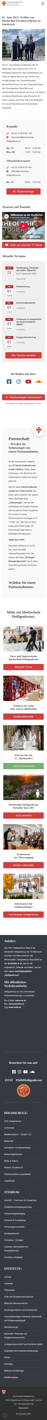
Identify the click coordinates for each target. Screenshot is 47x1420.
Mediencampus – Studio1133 (17, 1134)
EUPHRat (8, 1364)
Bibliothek (8, 1141)
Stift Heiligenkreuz (12, 1121)
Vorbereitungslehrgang (14, 1213)
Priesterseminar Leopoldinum (17, 1174)
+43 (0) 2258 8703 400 (21, 167)
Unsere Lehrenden (23, 865)
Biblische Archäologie (14, 1370)
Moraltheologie (11, 1327)
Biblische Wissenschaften (16, 1303)
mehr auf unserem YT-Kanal (25, 245)
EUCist (7, 1357)
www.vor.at (20, 1000)
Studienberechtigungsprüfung (17, 1207)
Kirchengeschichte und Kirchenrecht (20, 1310)
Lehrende (8, 1283)
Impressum (23, 1408)
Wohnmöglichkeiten (13, 1154)
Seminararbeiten (11, 1233)
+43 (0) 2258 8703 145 (21, 133)
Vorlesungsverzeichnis (14, 1227)
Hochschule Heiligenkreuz (24, 914)
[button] (4, 1415)
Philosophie (9, 1290)
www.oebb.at (15, 1007)
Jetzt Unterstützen (24, 766)
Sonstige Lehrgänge (13, 1257)
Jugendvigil (9, 1181)
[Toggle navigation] (43, 3)
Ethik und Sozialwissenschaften (18, 1297)
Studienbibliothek (23, 716)
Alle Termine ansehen (23, 355)
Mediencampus (11, 1377)
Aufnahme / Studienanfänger (17, 1147)
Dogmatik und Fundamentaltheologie (21, 1351)
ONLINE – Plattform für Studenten (20, 1200)
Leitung (7, 1277)
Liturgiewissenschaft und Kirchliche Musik (23, 1344)
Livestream (9, 1128)
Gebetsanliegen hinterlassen (25, 397)
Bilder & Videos (11, 1161)
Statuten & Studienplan (15, 1220)
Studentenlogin (25, 191)
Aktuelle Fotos (23, 667)
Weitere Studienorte (13, 1167)
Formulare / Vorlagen (13, 1240)
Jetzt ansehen (23, 815)
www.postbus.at (16, 1004)
